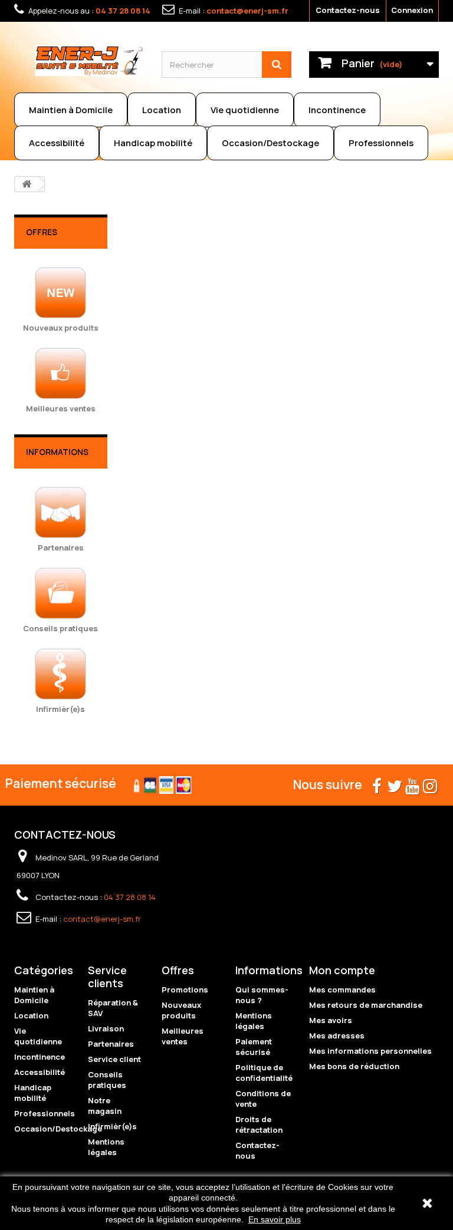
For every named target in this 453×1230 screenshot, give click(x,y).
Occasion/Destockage (270, 143)
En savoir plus (274, 1219)
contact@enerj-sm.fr (247, 10)
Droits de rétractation (259, 1124)
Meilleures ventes (182, 1036)
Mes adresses (337, 1035)
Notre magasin (105, 1105)
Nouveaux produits (181, 1010)
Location (161, 110)
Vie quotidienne (245, 110)
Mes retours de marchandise (365, 1005)
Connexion (412, 10)
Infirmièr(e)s (112, 1126)
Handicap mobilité (153, 143)
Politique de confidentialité (264, 1072)
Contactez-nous (348, 10)
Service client (114, 1059)
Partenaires (111, 1043)
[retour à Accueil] (26, 184)
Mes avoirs (330, 1020)
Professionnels (381, 143)
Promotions (185, 989)
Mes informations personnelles (370, 1051)
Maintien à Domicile (71, 110)
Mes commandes (342, 989)
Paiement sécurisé (253, 1046)
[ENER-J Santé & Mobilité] (89, 60)
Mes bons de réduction (354, 1066)
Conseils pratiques (107, 1079)
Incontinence (337, 110)
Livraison (106, 1028)
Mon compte (342, 970)
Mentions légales (106, 1147)
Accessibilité (56, 143)
